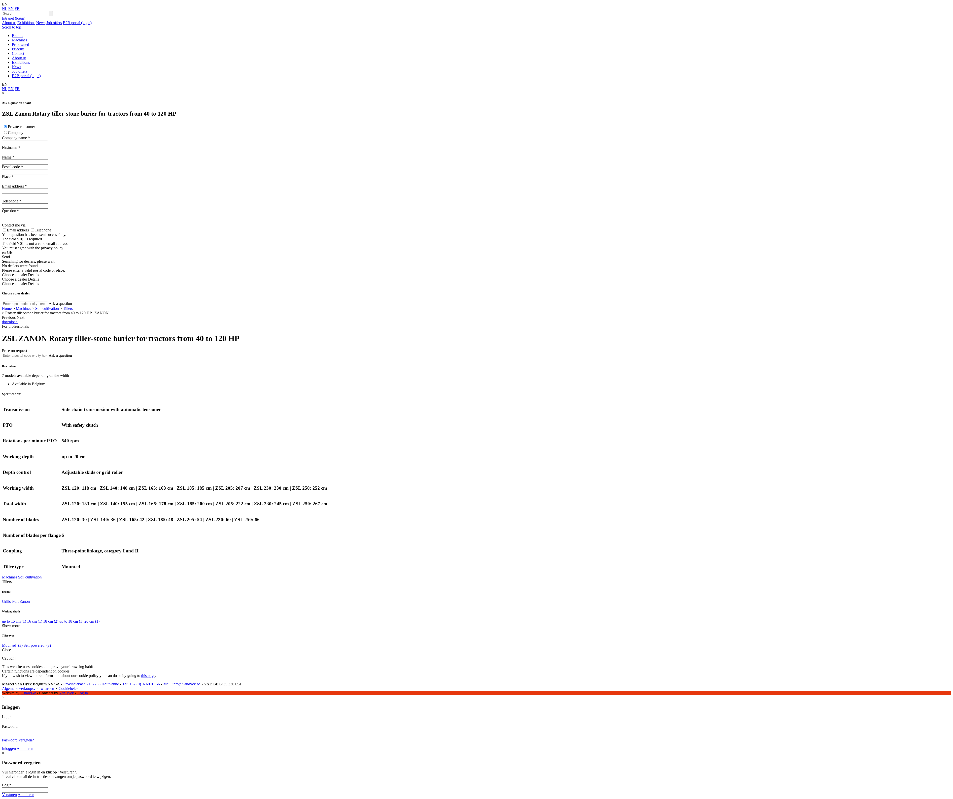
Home (7, 308)
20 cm (92, 621)
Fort (15, 601)
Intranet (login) (13, 18)
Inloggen (9, 748)
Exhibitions (26, 23)
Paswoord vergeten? (18, 740)
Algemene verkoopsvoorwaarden (28, 688)
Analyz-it (28, 693)
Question (9, 211)
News (40, 23)
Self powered (37, 645)
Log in (82, 693)
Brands (17, 35)
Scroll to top (11, 27)
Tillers (68, 308)
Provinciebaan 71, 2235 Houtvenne (91, 684)
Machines (19, 40)
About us (9, 23)
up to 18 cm (71, 621)
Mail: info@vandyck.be (182, 684)
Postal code (11, 167)
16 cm (34, 621)
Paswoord (10, 726)
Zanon (25, 601)
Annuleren (25, 748)
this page (148, 675)
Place (6, 176)
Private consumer (21, 127)
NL (4, 8)
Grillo (6, 601)
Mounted (12, 645)
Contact (18, 53)
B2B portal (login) (77, 23)
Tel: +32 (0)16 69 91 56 (141, 684)
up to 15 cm (14, 621)
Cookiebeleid (69, 688)
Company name (14, 138)
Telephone (10, 201)
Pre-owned (20, 44)
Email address (13, 186)
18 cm (50, 621)
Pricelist (18, 49)
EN (11, 8)
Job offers (54, 23)
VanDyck (66, 693)
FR (17, 8)
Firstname (9, 147)
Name (6, 157)
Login (6, 717)
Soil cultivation (47, 308)
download (10, 322)
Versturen (9, 795)
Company (15, 132)
